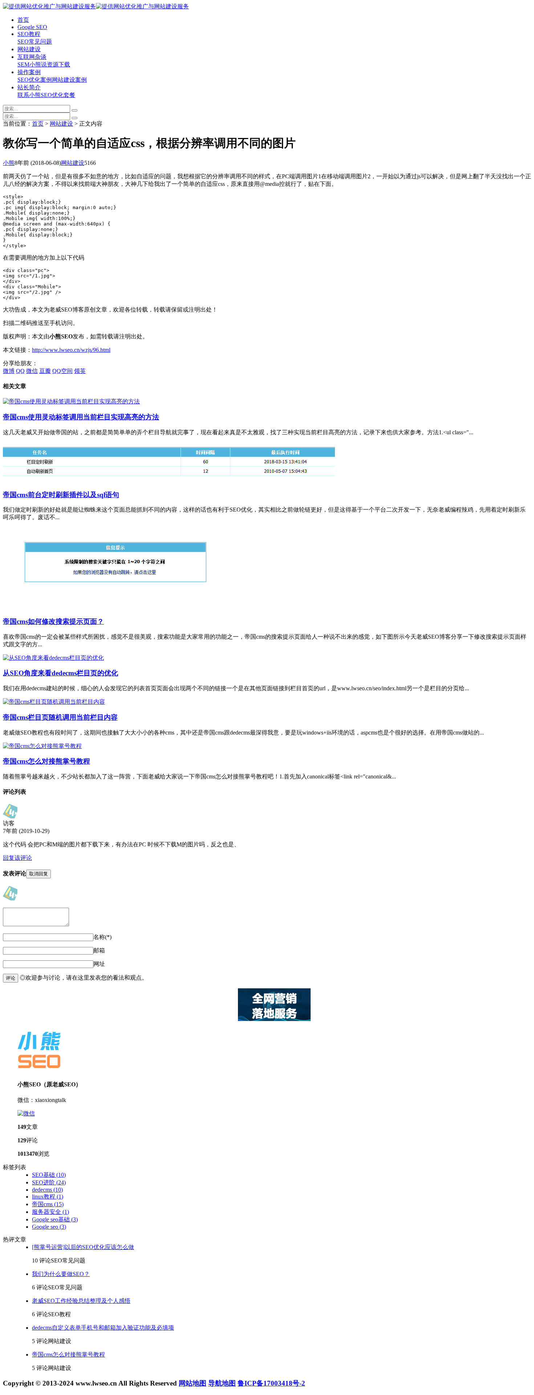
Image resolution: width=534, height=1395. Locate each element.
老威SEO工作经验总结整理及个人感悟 (81, 1301)
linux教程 (47, 1196)
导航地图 (222, 1383)
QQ (20, 371)
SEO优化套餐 (58, 95)
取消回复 (38, 874)
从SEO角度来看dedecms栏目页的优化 (60, 673)
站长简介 (29, 87)
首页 (23, 20)
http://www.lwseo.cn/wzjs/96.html (71, 350)
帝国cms (48, 1204)
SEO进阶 (49, 1182)
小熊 (9, 163)
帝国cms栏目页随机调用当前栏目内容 (60, 717)
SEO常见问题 (34, 41)
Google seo (49, 1227)
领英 (80, 371)
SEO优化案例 (34, 80)
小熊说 (38, 64)
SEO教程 (28, 34)
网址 (99, 964)
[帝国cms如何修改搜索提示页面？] (115, 606)
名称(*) (102, 937)
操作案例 (29, 72)
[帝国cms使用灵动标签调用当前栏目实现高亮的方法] (71, 401)
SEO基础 (49, 1175)
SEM (23, 64)
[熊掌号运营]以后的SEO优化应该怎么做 (83, 1247)
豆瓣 (45, 371)
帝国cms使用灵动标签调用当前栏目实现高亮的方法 (81, 417)
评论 (10, 978)
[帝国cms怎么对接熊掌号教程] (42, 746)
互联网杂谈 (31, 57)
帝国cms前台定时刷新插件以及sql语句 (61, 495)
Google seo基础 (55, 1219)
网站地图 (192, 1383)
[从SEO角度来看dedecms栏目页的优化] (53, 658)
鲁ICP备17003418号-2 (271, 1383)
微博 (9, 371)
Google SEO (32, 27)
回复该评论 (17, 858)
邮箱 (99, 950)
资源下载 (58, 64)
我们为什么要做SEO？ (61, 1274)
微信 (32, 371)
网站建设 (29, 49)
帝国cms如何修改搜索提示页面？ (53, 621)
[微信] (26, 1113)
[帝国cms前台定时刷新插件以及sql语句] (169, 480)
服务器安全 (50, 1212)
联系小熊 (29, 95)
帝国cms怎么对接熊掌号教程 (46, 761)
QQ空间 (62, 371)
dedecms (47, 1190)
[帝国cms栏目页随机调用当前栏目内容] (54, 702)
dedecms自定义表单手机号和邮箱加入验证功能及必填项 (103, 1328)
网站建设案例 (69, 80)
